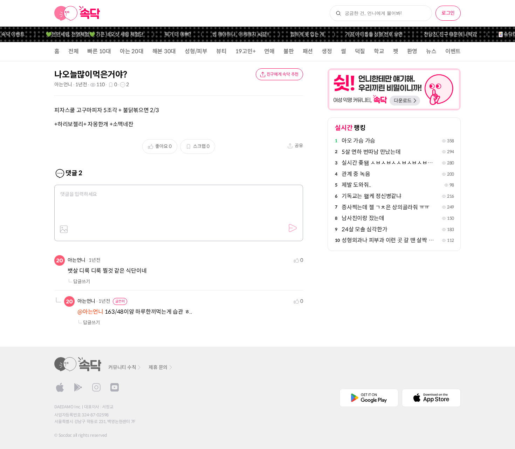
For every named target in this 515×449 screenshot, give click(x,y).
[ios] (60, 387)
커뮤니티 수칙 (122, 367)
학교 (379, 51)
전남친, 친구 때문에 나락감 (446, 34)
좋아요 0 (163, 146)
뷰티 (221, 51)
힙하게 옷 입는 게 (303, 34)
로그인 (448, 13)
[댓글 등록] (292, 228)
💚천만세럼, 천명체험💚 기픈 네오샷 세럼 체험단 (91, 34)
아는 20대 (132, 51)
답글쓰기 (81, 282)
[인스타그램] (96, 387)
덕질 (360, 51)
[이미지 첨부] (64, 229)
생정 (327, 51)
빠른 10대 (99, 51)
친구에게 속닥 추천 (283, 74)
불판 (288, 51)
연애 (269, 51)
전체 (73, 51)
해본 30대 (164, 51)
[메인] (77, 13)
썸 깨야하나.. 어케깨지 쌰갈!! (236, 34)
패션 (308, 51)
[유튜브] (114, 387)
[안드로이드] (78, 387)
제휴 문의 (158, 367)
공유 (299, 146)
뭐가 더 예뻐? (173, 34)
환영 (412, 51)
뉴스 (431, 51)
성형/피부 (196, 51)
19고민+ (245, 51)
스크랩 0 (201, 146)
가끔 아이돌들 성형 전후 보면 (370, 34)
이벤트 (453, 51)
